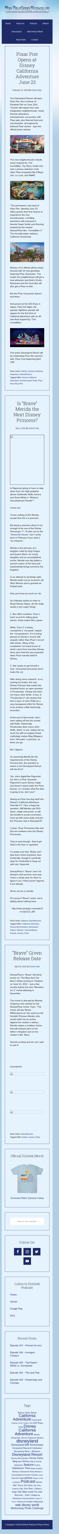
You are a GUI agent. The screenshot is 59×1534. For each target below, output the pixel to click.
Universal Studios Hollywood (30, 1502)
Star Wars (28, 1485)
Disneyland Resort (27, 1454)
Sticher (13, 1301)
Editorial (24, 921)
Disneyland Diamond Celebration (27, 1448)
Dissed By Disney (19, 534)
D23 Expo (38, 1423)
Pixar (35, 381)
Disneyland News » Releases (27, 1451)
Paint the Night (17, 1478)
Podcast (28, 1481)
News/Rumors (26, 374)
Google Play (16, 1308)
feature (13, 930)
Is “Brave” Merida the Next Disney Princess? (27, 411)
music (40, 1475)
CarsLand (36, 1420)
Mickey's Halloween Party (23, 1472)
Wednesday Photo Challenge (27, 1508)
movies (20, 933)
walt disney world (27, 1505)
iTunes (13, 1294)
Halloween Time (21, 1468)
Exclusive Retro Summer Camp (27, 1198)
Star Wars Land (25, 1492)
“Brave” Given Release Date (27, 955)
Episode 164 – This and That (24, 1372)
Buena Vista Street (27, 1412)
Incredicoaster (26, 381)
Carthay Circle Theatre (20, 1423)
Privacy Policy (43, 1525)
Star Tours (18, 1485)
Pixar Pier (19, 384)
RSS (12, 1315)
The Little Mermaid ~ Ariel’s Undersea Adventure (27, 1495)
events (39, 1461)
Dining (20, 1427)
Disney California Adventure (25, 1430)
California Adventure (30, 924)
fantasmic (18, 1465)
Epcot (33, 1461)
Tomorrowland (28, 1498)
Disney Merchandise (19, 927)
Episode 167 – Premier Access (26, 1345)
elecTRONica (24, 1461)
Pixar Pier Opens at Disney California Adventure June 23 (27, 68)
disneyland (33, 927)
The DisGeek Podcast (27, 9)
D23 (31, 1423)
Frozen (37, 1465)
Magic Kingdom (36, 1468)
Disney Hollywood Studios (32, 1438)
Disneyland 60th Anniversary (27, 1444)
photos (28, 1478)
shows (39, 1482)
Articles (24, 371)
